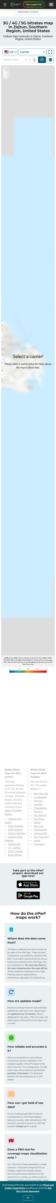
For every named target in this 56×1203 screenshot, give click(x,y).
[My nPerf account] (51, 4)
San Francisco (41, 837)
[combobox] (9, 52)
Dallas (37, 822)
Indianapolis (40, 829)
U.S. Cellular (14, 847)
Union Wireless (15, 826)
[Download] (28, 884)
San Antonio (40, 815)
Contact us (21, 1126)
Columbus (39, 844)
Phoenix (38, 811)
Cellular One (14, 844)
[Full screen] (50, 52)
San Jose (39, 826)
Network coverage (35, 59)
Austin (37, 840)
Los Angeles (40, 797)
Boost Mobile (15, 855)
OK (28, 1198)
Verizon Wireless (16, 833)
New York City (41, 793)
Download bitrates (42, 59)
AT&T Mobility (15, 829)
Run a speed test (34, 4)
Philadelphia (40, 808)
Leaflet (6, 658)
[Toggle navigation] (4, 4)
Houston (38, 804)
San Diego (39, 819)
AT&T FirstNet (15, 851)
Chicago (38, 801)
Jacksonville (40, 833)
